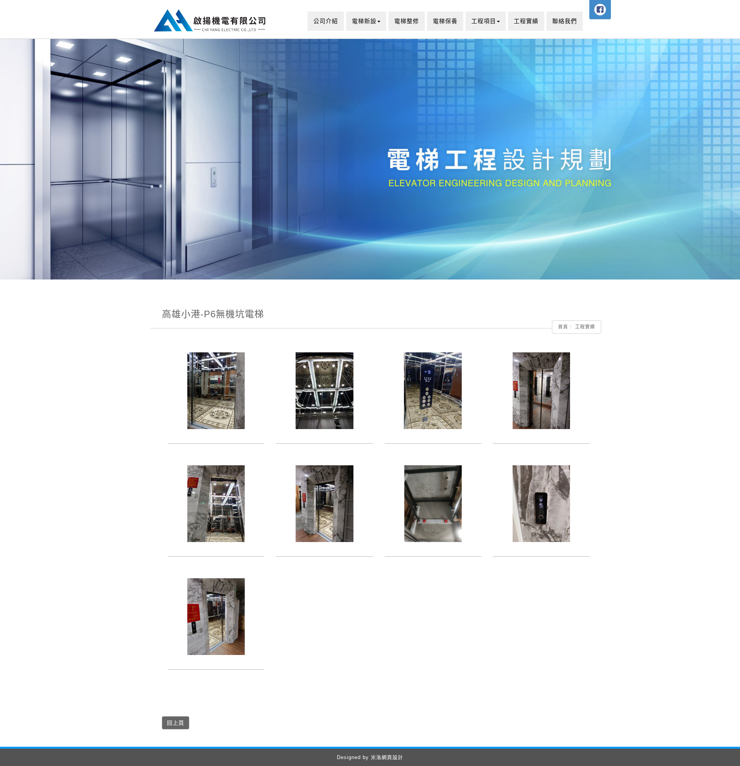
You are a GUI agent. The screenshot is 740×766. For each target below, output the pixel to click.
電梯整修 (406, 21)
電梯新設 (364, 21)
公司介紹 (325, 21)
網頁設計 (392, 757)
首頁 (563, 327)
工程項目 (483, 21)
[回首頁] (211, 19)
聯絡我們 (564, 21)
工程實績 (526, 21)
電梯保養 (445, 21)
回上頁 (175, 723)
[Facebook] (600, 9)
